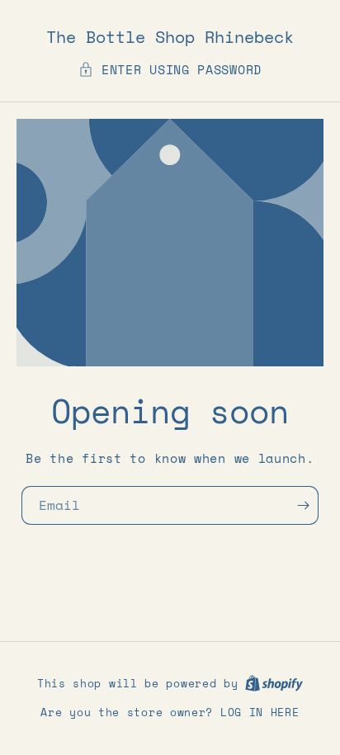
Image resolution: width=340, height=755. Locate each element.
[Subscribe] (307, 505)
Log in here (260, 712)
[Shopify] (274, 683)
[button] (170, 70)
